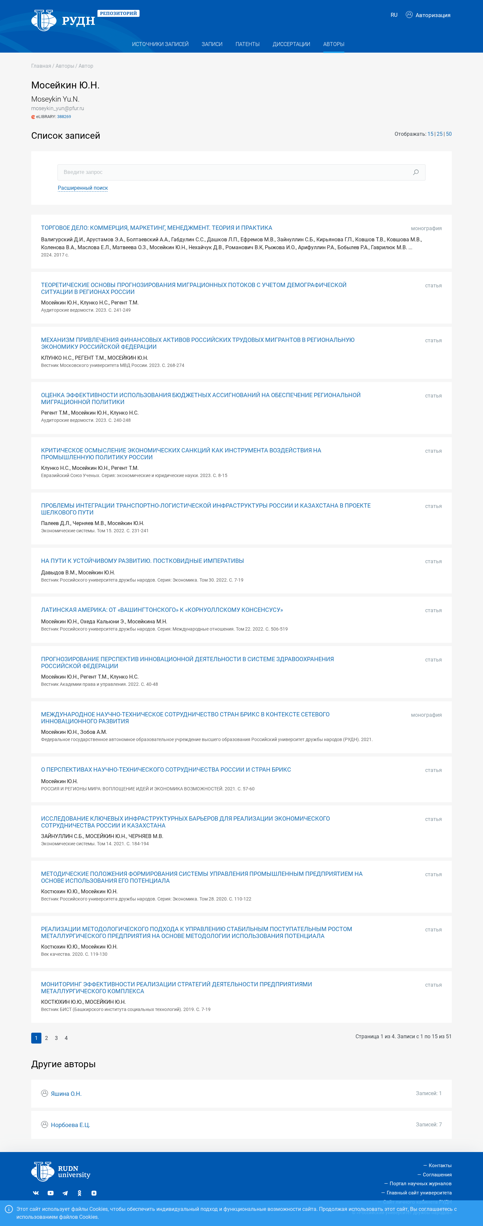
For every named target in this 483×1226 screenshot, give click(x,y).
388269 (64, 116)
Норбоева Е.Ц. (70, 1125)
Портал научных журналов (421, 1184)
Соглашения (437, 1175)
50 (449, 134)
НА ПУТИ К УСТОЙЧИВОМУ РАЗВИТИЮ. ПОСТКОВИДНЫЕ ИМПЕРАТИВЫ (142, 561)
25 (440, 134)
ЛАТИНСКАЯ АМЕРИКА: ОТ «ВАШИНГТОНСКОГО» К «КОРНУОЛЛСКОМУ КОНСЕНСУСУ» (162, 610)
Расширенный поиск (83, 188)
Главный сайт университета (419, 1193)
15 (430, 134)
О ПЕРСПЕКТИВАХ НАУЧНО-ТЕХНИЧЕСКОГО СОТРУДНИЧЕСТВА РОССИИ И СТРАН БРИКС (166, 769)
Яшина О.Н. (66, 1094)
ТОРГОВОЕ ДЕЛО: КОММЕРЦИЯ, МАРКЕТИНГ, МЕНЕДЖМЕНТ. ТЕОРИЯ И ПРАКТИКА (156, 228)
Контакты (440, 1165)
